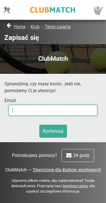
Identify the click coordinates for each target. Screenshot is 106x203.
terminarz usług (75, 186)
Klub (35, 26)
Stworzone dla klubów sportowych (67, 169)
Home (19, 26)
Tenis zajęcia (58, 26)
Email (10, 100)
